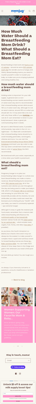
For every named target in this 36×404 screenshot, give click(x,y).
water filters (17, 149)
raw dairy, (27, 225)
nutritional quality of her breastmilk (14, 217)
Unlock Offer (18, 396)
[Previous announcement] (2, 3)
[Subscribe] (28, 360)
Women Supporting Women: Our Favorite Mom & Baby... (17, 314)
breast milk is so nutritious (24, 191)
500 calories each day (14, 183)
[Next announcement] (34, 3)
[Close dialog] (34, 382)
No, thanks (18, 401)
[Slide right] (22, 346)
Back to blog (19, 280)
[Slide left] (14, 346)
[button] (2, 11)
